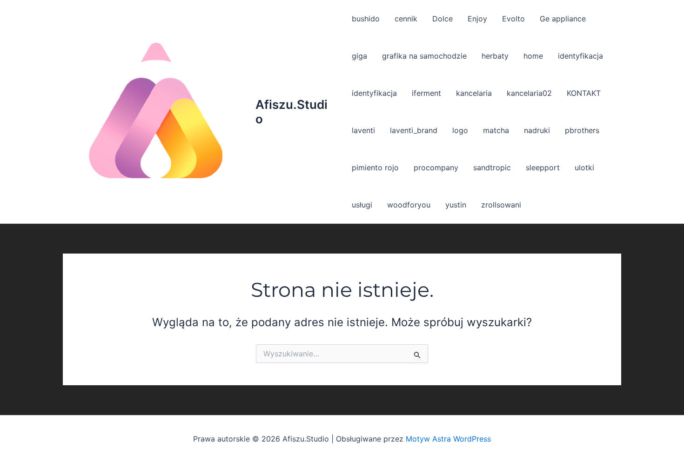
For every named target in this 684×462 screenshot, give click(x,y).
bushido (366, 18)
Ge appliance (563, 18)
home (533, 55)
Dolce (442, 18)
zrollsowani (501, 204)
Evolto (513, 18)
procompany (436, 167)
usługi (362, 204)
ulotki (584, 167)
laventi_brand (413, 130)
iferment (426, 93)
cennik (406, 18)
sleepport (543, 167)
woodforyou (408, 204)
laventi (363, 130)
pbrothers (582, 130)
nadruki (537, 130)
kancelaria (474, 93)
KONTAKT (584, 93)
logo (460, 130)
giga (359, 55)
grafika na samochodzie (424, 55)
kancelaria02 (529, 93)
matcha (496, 130)
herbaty (495, 55)
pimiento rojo (375, 167)
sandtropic (492, 167)
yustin (455, 204)
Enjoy (477, 18)
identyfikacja (580, 55)
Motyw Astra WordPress (448, 438)
